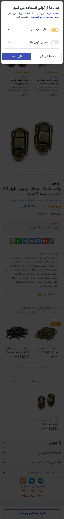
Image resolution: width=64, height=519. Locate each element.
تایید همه (17, 56)
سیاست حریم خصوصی (42, 17)
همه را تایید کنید (47, 56)
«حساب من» (53, 14)
